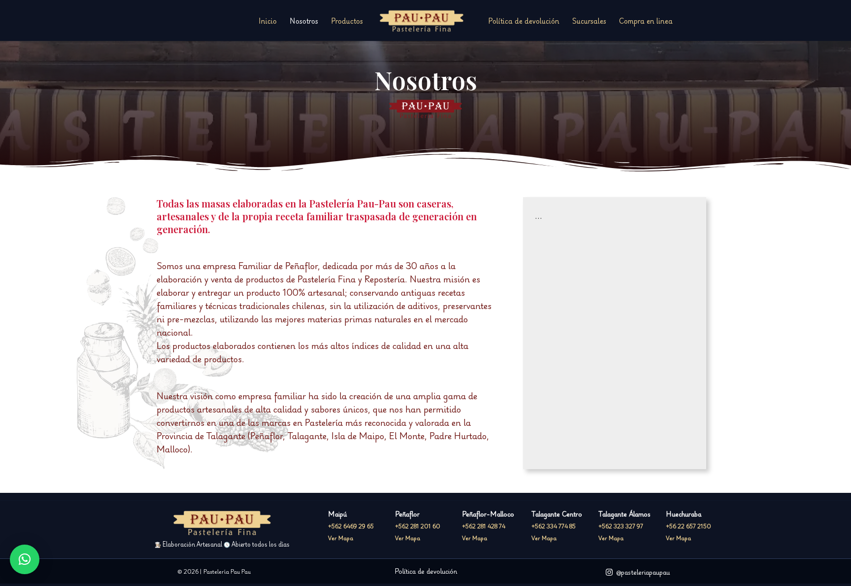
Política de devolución (523, 20)
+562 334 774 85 (553, 526)
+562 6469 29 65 (351, 526)
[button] (24, 559)
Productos (347, 20)
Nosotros (304, 20)
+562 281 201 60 (417, 526)
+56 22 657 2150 (688, 526)
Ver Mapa (340, 538)
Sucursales (589, 20)
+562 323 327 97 (620, 526)
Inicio (268, 20)
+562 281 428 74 (483, 526)
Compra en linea (646, 20)
